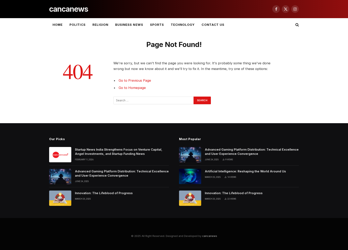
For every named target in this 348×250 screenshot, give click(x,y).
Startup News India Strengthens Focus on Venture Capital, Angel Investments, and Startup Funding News (118, 152)
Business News (129, 25)
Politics (77, 25)
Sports (157, 25)
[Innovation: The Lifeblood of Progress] (60, 198)
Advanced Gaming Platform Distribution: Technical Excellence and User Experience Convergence (122, 173)
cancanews (209, 235)
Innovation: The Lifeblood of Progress (104, 193)
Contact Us (213, 25)
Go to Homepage (132, 88)
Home (58, 25)
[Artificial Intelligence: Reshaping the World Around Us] (190, 176)
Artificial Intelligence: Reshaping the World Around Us (245, 171)
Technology (183, 25)
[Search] (297, 24)
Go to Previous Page (135, 80)
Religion (100, 25)
